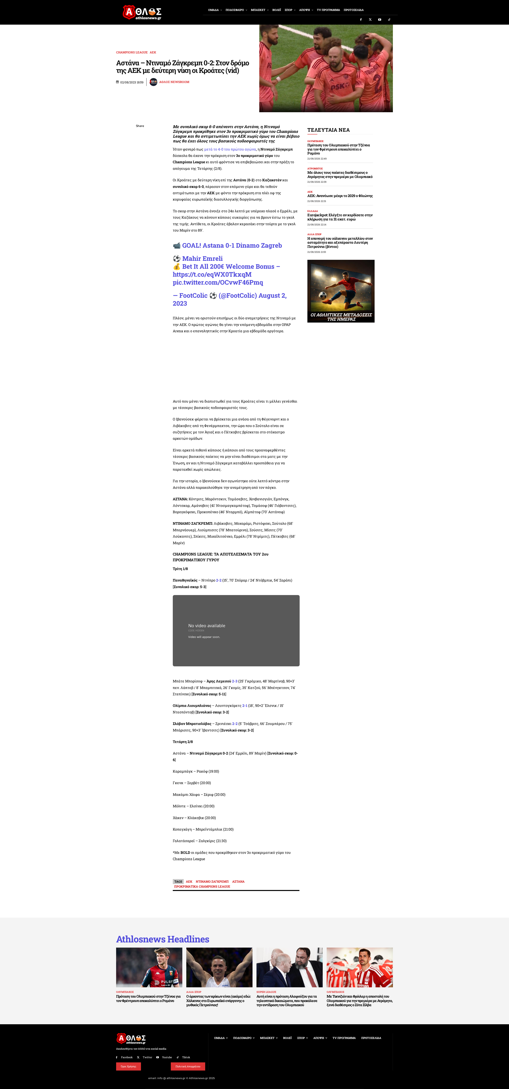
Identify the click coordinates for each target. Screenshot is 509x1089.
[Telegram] (140, 173)
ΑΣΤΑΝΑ (238, 881)
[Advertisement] (236, 367)
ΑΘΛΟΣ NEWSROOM (174, 82)
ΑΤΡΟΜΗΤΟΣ (315, 168)
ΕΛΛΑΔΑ (312, 211)
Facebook (127, 1057)
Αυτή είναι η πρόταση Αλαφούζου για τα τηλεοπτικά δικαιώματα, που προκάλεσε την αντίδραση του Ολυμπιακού (286, 1000)
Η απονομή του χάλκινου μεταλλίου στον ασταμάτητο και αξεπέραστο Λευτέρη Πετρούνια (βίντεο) (340, 242)
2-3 (234, 681)
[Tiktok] (389, 20)
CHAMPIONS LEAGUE (132, 52)
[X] (140, 145)
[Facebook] (361, 20)
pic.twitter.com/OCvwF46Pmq (218, 282)
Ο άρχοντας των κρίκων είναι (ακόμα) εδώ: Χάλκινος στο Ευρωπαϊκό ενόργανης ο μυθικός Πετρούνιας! (218, 1000)
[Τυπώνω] (140, 192)
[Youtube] (380, 20)
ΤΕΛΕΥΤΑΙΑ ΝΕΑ (328, 130)
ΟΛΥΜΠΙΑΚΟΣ (315, 141)
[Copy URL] (140, 182)
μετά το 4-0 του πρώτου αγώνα (230, 149)
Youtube (167, 1057)
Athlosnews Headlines (162, 938)
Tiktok (186, 1057)
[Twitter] (370, 20)
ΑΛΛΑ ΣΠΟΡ (314, 234)
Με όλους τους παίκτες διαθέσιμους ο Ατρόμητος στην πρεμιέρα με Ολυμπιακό (339, 174)
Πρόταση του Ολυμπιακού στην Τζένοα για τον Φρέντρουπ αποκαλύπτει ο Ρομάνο (338, 149)
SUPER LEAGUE (266, 992)
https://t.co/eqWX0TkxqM (212, 274)
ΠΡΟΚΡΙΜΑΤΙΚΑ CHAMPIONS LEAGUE (202, 886)
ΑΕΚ (153, 52)
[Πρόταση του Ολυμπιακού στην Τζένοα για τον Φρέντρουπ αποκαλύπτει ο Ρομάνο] (149, 967)
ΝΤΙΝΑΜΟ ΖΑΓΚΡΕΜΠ (212, 881)
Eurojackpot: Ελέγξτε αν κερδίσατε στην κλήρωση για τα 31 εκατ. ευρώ (339, 217)
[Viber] (140, 164)
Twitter (147, 1057)
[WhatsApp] (140, 154)
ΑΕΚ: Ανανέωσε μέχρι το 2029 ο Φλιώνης (340, 195)
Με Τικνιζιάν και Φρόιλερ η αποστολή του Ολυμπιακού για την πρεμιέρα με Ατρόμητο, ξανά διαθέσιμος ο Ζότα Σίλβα (359, 1000)
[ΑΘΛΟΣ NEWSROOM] (154, 82)
